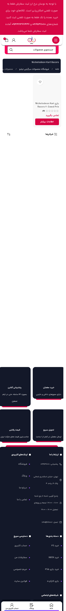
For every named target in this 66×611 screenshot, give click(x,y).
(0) (43, 111)
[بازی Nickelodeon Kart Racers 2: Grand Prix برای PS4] (47, 89)
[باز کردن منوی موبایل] (55, 40)
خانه (57, 69)
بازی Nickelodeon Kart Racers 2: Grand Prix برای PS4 (47, 107)
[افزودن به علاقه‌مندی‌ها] (40, 82)
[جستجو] (11, 50)
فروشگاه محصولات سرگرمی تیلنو (34, 69)
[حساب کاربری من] (13, 40)
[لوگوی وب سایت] (31, 40)
